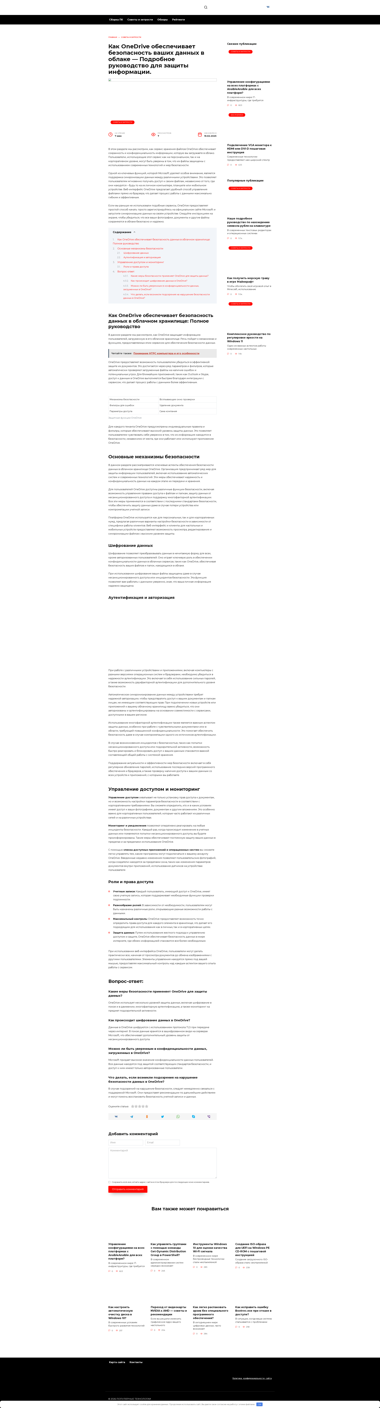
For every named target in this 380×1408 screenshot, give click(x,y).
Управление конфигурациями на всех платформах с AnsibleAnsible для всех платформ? (248, 87)
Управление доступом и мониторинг (140, 262)
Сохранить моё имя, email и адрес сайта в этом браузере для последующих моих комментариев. (161, 1182)
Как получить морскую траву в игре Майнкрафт (248, 280)
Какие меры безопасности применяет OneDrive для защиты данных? (170, 276)
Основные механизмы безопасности (140, 248)
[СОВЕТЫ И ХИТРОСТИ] (249, 75)
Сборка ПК (116, 19)
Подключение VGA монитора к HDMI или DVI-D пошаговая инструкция (249, 148)
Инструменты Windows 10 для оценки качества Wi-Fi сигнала (210, 1248)
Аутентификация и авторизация (142, 257)
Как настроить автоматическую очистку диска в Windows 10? (120, 1312)
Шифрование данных (136, 253)
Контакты (136, 1362)
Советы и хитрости (140, 19)
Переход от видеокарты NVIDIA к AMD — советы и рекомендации (169, 1310)
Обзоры (162, 19)
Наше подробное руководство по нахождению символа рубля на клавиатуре (249, 222)
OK (259, 1404)
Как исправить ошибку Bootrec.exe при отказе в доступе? (253, 1310)
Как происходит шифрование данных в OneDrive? (159, 280)
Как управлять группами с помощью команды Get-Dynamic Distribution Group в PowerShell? (168, 1250)
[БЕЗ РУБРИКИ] (249, 139)
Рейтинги (178, 19)
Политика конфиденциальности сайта (252, 1378)
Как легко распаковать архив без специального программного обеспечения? (210, 1312)
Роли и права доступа (136, 266)
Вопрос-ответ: (126, 271)
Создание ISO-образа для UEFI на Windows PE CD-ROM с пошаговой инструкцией (252, 1250)
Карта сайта (117, 1362)
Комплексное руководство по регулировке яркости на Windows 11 (249, 337)
